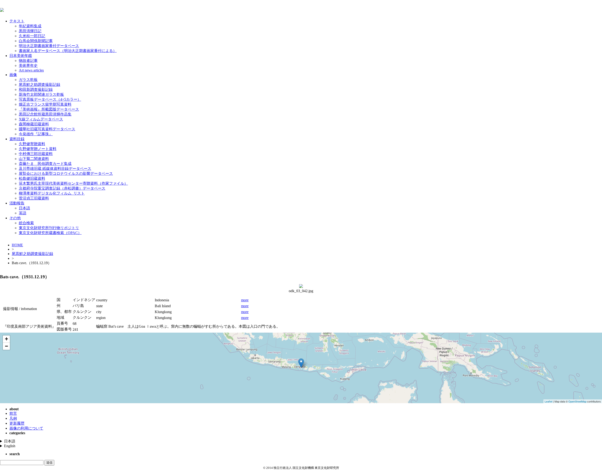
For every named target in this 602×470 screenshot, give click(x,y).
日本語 (24, 208)
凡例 (13, 418)
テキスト (16, 21)
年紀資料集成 (30, 26)
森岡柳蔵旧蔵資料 (34, 124)
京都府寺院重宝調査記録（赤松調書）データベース (62, 188)
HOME (17, 245)
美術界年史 (28, 66)
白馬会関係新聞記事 (36, 41)
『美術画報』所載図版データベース (49, 109)
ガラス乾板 (28, 80)
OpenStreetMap (577, 401)
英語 (22, 213)
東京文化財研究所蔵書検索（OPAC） (50, 233)
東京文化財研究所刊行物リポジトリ (49, 228)
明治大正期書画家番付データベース (49, 46)
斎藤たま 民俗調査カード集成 (45, 164)
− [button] (6, 346)
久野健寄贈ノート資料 (37, 149)
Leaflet (548, 401)
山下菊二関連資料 (34, 159)
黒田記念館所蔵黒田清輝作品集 (45, 114)
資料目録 (16, 139)
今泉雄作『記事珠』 (36, 134)
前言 (13, 413)
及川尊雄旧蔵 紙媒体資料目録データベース (55, 169)
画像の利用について (26, 428)
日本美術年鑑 (20, 56)
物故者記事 (28, 61)
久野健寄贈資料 (32, 144)
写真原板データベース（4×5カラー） (50, 99)
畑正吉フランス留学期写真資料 (45, 104)
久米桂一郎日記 (32, 36)
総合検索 (26, 223)
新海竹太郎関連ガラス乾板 (41, 94)
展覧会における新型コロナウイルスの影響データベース (66, 173)
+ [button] (6, 339)
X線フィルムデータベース (41, 119)
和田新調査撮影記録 (36, 90)
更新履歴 (16, 423)
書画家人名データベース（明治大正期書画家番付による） (68, 51)
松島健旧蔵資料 (32, 178)
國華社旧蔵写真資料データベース (47, 129)
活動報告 (16, 203)
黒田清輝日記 (30, 31)
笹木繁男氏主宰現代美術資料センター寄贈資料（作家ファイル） (73, 183)
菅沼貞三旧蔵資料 (34, 198)
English (9, 446)
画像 (13, 75)
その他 (15, 218)
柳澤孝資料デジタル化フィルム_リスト (52, 193)
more (245, 300)
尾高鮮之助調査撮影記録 (39, 85)
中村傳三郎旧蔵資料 (36, 154)
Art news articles (31, 70)
